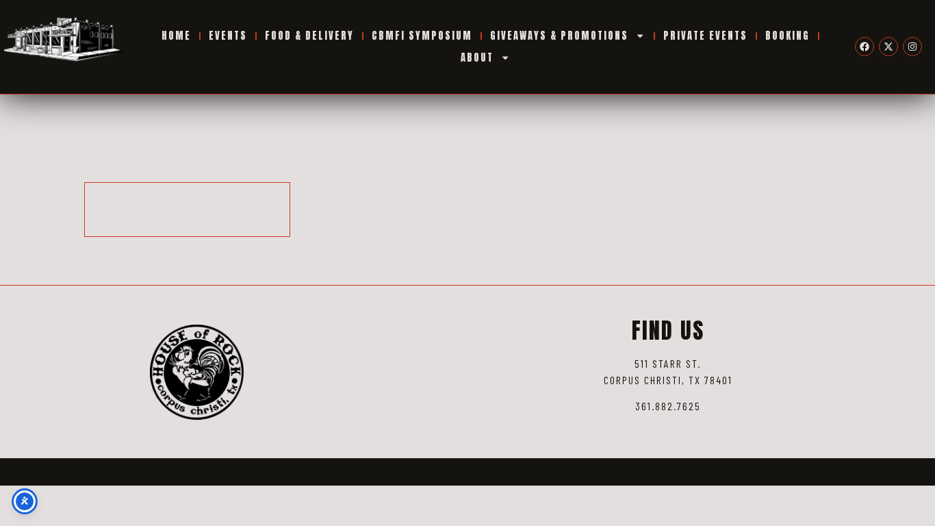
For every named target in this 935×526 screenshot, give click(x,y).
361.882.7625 (668, 405)
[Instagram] (912, 46)
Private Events (705, 35)
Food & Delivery (309, 35)
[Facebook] (864, 46)
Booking (787, 35)
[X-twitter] (888, 46)
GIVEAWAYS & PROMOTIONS (559, 35)
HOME (176, 35)
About (477, 57)
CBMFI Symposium (422, 35)
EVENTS (228, 35)
